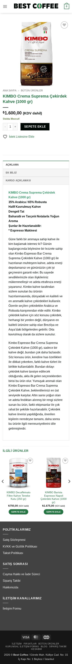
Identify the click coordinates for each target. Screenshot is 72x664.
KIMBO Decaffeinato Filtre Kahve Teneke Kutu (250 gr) (18, 495)
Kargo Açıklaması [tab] (18, 180)
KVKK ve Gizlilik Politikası (20, 546)
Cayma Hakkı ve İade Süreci (21, 574)
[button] (5, 6)
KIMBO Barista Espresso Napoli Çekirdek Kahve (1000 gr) (54, 497)
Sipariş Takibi (11, 580)
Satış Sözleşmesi (14, 539)
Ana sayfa (9, 90)
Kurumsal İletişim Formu (22, 646)
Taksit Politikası (13, 553)
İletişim (17, 643)
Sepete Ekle (35, 126)
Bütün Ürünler (32, 90)
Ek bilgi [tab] (11, 172)
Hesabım (36, 649)
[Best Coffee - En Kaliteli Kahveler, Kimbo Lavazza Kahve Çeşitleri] (36, 6)
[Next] (69, 488)
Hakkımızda (10, 587)
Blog (44, 646)
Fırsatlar (30, 643)
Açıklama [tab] (12, 164)
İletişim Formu (12, 608)
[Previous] (3, 488)
